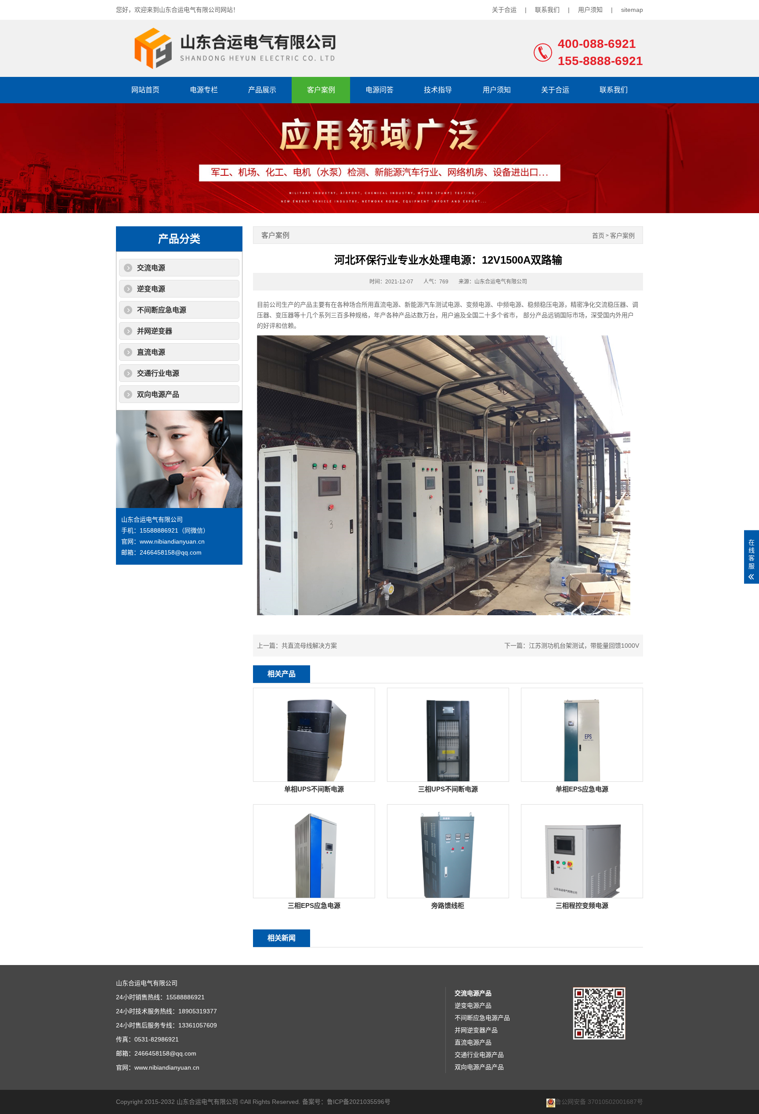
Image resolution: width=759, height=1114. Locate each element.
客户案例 (321, 90)
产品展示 (262, 90)
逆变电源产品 (473, 1005)
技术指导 (438, 90)
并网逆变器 (154, 331)
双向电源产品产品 (479, 1066)
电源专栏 (204, 90)
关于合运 (504, 9)
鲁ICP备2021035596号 (358, 1101)
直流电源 (151, 352)
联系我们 (547, 9)
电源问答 (379, 90)
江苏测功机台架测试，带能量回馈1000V (584, 645)
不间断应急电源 (161, 310)
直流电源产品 (473, 1042)
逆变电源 (151, 289)
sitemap (632, 9)
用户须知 (590, 9)
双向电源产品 (158, 394)
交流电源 (151, 268)
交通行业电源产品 (479, 1054)
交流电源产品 (473, 993)
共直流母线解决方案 (309, 645)
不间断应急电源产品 (482, 1017)
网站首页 (145, 90)
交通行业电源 (158, 373)
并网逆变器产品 (476, 1030)
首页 (598, 235)
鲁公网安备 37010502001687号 (599, 1102)
